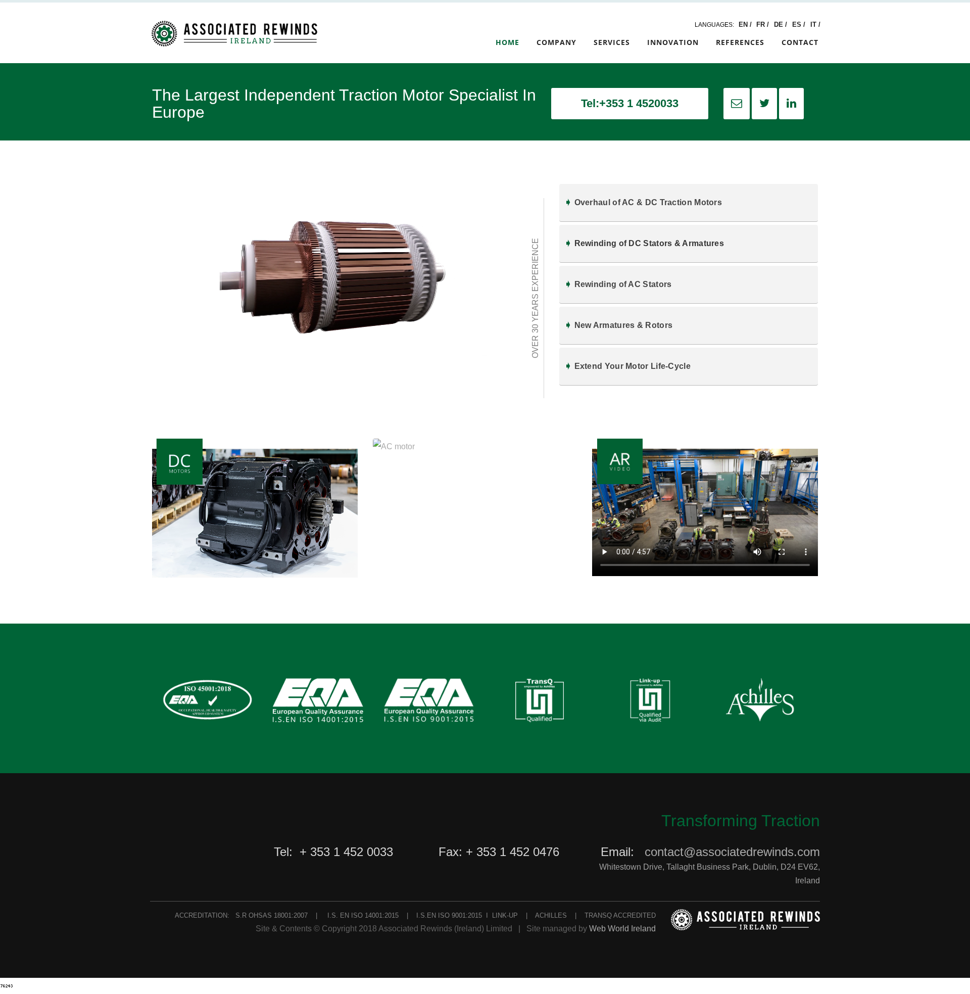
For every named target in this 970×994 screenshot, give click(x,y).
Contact (800, 42)
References (740, 42)
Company (556, 42)
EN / (745, 24)
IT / (815, 24)
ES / (799, 24)
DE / (781, 24)
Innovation (673, 42)
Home (507, 42)
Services (612, 42)
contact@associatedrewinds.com (732, 852)
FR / (763, 24)
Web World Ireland (622, 928)
